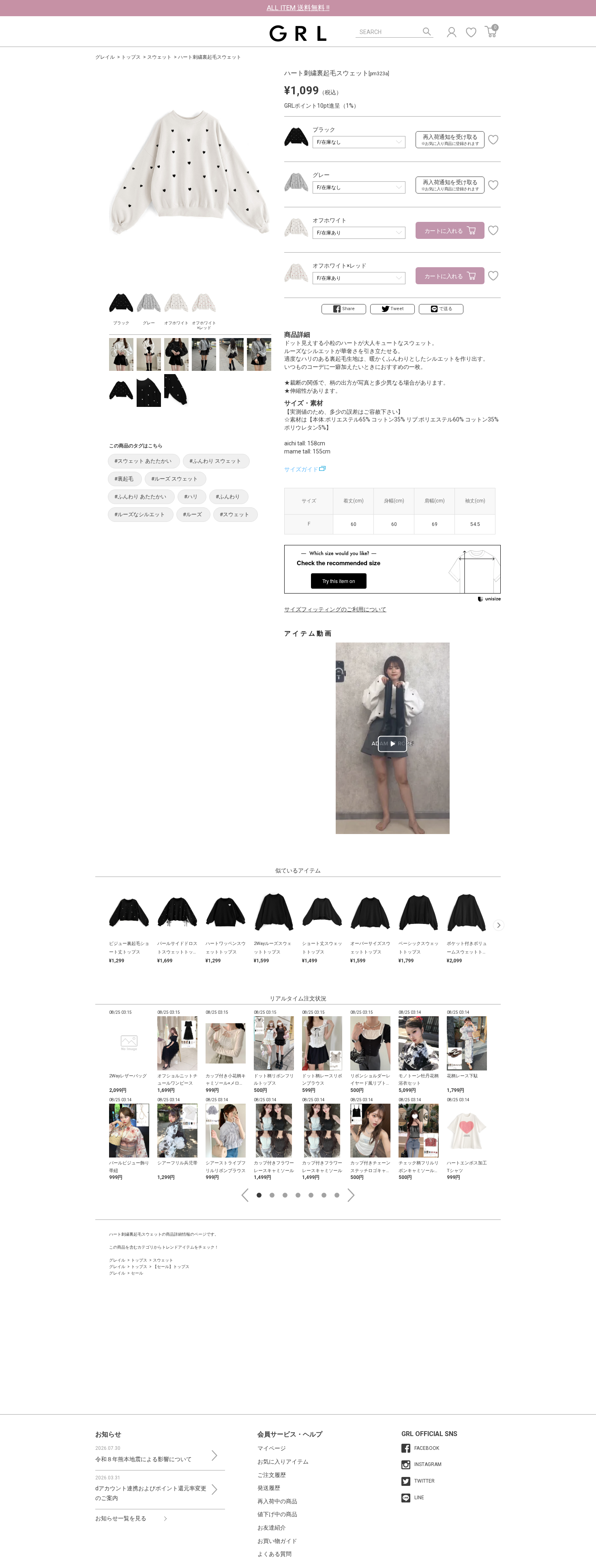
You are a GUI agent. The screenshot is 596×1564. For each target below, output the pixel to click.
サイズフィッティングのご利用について (335, 609)
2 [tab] (272, 1195)
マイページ (271, 1448)
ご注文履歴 (271, 1475)
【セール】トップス (171, 1266)
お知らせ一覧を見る (120, 1518)
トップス (131, 57)
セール (137, 1273)
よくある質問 (274, 1554)
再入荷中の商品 (277, 1501)
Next (351, 1195)
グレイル (105, 57)
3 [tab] (285, 1195)
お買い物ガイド (277, 1541)
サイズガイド (301, 469)
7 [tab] (336, 1195)
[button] (499, 925)
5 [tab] (311, 1195)
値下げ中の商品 (277, 1514)
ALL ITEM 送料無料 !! (298, 8)
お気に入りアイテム (283, 1461)
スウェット (159, 57)
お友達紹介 (271, 1527)
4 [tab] (298, 1195)
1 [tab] (259, 1195)
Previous (245, 1195)
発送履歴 (268, 1488)
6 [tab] (324, 1195)
